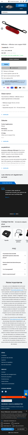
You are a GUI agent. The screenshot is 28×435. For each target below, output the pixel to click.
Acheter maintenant (14, 59)
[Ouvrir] (2, 6)
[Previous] (2, 28)
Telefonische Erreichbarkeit (7, 383)
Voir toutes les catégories (21, 222)
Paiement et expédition (7, 362)
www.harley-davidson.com (17, 290)
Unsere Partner (4, 381)
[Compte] (23, 1)
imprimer (3, 360)
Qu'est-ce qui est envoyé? (9, 274)
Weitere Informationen (21, 418)
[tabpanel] (14, 192)
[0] (25, 1)
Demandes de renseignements (8, 374)
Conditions (3, 355)
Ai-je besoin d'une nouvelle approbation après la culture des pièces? (11, 255)
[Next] (26, 28)
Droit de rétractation (6, 364)
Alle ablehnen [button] (20, 429)
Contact (3, 372)
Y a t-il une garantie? (8, 269)
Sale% (21, 8)
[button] (14, 432)
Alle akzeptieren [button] (8, 429)
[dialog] (14, 422)
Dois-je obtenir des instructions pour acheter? (12, 263)
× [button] (26, 411)
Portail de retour (5, 379)
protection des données (7, 357)
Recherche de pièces (6, 376)
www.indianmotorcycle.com (16, 319)
